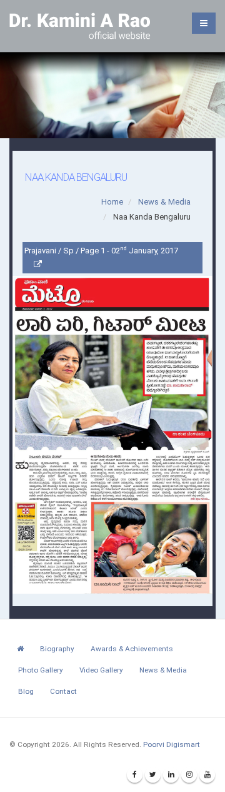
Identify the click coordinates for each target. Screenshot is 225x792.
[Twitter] (153, 775)
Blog (26, 691)
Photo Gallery (40, 670)
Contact (63, 691)
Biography (57, 648)
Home (112, 201)
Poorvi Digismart (171, 744)
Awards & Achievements (132, 648)
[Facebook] (134, 775)
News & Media (164, 201)
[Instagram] (189, 775)
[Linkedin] (171, 775)
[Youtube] (207, 775)
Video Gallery (101, 670)
